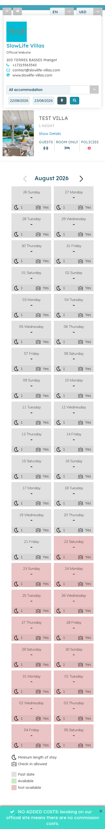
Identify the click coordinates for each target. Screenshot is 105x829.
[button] (62, 100)
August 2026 (52, 178)
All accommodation (26, 89)
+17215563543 (24, 65)
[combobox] (52, 89)
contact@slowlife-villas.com (36, 70)
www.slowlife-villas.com (32, 75)
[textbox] (19, 100)
